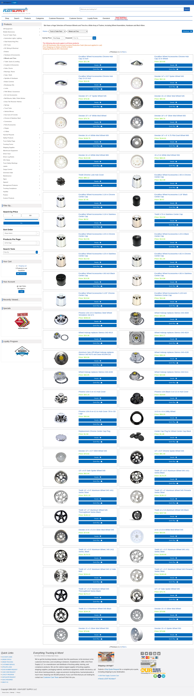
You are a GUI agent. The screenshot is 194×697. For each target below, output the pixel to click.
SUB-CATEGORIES (7, 679)
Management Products (10, 185)
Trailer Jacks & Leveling (12, 61)
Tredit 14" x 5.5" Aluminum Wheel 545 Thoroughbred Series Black (94, 590)
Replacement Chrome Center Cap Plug (94, 431)
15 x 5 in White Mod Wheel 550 (167, 155)
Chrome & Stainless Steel (12, 118)
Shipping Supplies (9, 147)
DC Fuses (7, 45)
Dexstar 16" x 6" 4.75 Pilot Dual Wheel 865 (171, 135)
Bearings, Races (9, 71)
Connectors (8, 121)
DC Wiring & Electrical (11, 48)
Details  (97, 65)
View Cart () (186, 3)
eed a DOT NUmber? (108, 679)
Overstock (106, 18)
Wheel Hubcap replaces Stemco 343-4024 (171, 333)
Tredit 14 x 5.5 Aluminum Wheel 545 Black (171, 510)
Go (94, 38)
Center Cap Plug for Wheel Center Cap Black (172, 431)
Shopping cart (22, 266)
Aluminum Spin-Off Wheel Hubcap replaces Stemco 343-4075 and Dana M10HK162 (96, 353)
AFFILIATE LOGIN (7, 667)
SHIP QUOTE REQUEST (9, 677)
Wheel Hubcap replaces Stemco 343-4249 (96, 372)
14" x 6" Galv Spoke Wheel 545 (167, 589)
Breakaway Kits (9, 85)
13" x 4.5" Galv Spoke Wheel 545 (92, 471)
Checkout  (187, 31)
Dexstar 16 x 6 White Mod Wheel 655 (94, 135)
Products (27, 18)
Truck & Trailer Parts (9, 35)
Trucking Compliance (10, 188)
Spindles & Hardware (11, 78)
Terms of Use (5, 692)
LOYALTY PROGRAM (8, 674)
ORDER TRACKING (7, 662)
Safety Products (8, 138)
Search (16, 18)
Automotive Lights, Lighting (13, 38)
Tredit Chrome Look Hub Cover (91, 175)
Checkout (22, 273)
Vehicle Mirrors (9, 111)
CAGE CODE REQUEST (8, 672)
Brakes (6, 51)
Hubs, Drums (8, 68)
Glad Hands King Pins (11, 41)
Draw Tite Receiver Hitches (13, 101)
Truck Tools (8, 108)
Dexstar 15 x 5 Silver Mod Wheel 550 (94, 628)
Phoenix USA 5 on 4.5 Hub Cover (92, 392)
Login (14, 2)
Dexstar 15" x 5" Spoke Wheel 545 (92, 96)
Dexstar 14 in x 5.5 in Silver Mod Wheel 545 (96, 530)
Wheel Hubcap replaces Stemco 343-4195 (171, 352)
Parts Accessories (10, 125)
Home (45, 31)
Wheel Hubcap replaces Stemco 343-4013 (96, 333)
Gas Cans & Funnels (11, 115)
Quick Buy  (97, 69)
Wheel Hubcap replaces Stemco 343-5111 (171, 372)
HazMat (5, 191)
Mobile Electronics (9, 32)
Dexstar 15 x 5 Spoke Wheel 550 (167, 628)
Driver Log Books (8, 157)
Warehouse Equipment (10, 150)
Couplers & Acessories (11, 65)
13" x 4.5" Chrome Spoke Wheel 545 (169, 451)
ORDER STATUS (6, 659)
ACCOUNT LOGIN (7, 657)
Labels (5, 166)
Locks (6, 88)
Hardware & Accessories (12, 55)
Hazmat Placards (8, 134)
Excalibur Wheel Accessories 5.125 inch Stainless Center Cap (170, 294)
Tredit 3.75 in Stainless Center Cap (168, 214)
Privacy (18, 692)
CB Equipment (7, 29)
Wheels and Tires (10, 58)
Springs (6, 105)
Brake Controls (9, 81)
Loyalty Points (92, 18)
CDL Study (6, 160)
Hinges (6, 128)
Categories (40, 18)
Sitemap (12, 692)
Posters (5, 195)
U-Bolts (6, 131)
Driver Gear (7, 154)
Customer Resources (56, 18)
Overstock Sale (8, 172)
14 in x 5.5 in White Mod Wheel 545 (168, 530)
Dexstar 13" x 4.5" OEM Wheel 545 (93, 451)
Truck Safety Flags (9, 141)
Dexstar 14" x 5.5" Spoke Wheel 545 (169, 76)
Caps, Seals (8, 75)
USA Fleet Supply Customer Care (109, 675)
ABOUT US (5, 682)
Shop (7, 18)
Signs (5, 179)
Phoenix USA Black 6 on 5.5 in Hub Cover (171, 392)
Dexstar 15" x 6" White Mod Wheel (92, 116)
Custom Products (8, 198)
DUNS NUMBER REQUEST (9, 669)
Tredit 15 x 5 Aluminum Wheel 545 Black (95, 609)
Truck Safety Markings (10, 163)
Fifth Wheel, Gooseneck (12, 91)
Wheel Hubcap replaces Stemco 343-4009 (171, 313)
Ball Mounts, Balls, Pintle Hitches (14, 98)
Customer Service (75, 18)
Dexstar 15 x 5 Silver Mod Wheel (167, 609)
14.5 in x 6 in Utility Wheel (164, 411)
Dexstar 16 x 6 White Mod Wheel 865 (94, 155)
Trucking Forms (8, 144)
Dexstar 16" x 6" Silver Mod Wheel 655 (170, 116)
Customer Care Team (51, 677)
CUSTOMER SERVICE (8, 664)
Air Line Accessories (10, 95)
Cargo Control (7, 169)
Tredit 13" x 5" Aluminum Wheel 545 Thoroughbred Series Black (93, 511)
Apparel (5, 182)
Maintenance (7, 176)
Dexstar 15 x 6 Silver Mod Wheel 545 (169, 96)
